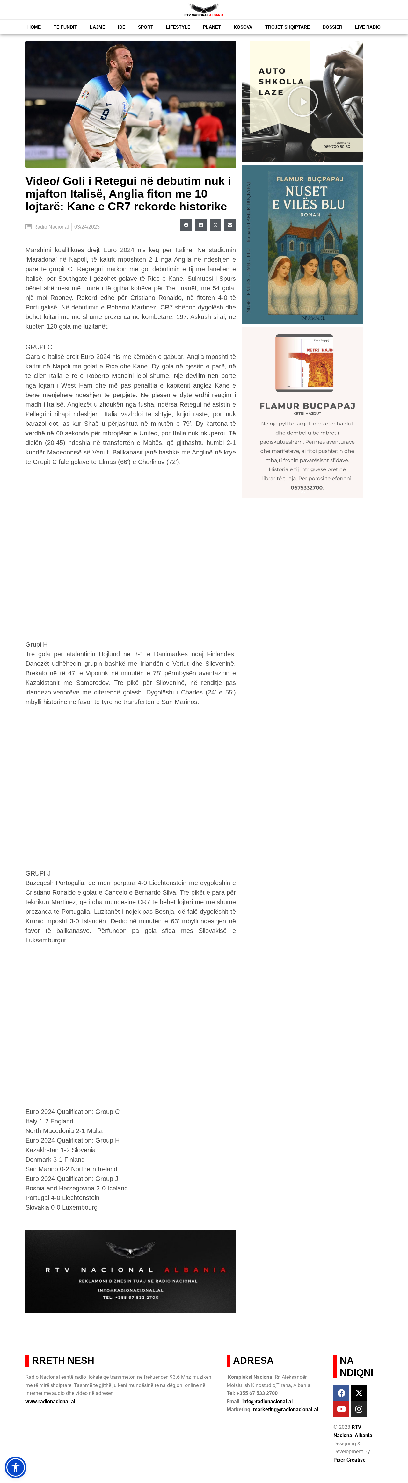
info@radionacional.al (267, 1402)
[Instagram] (359, 1409)
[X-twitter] (359, 1393)
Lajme (97, 27)
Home (34, 27)
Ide (121, 27)
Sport (145, 27)
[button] (186, 225)
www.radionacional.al (50, 1402)
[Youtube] (341, 1409)
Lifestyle (178, 27)
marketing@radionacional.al (285, 1410)
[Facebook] (341, 1393)
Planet (212, 27)
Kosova (243, 27)
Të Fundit (65, 27)
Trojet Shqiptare (287, 27)
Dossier (332, 27)
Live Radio (368, 27)
